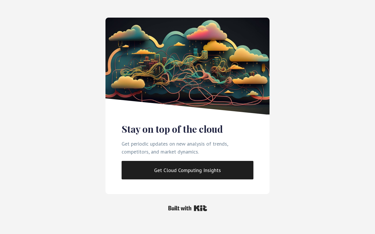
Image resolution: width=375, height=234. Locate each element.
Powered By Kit (187, 208)
